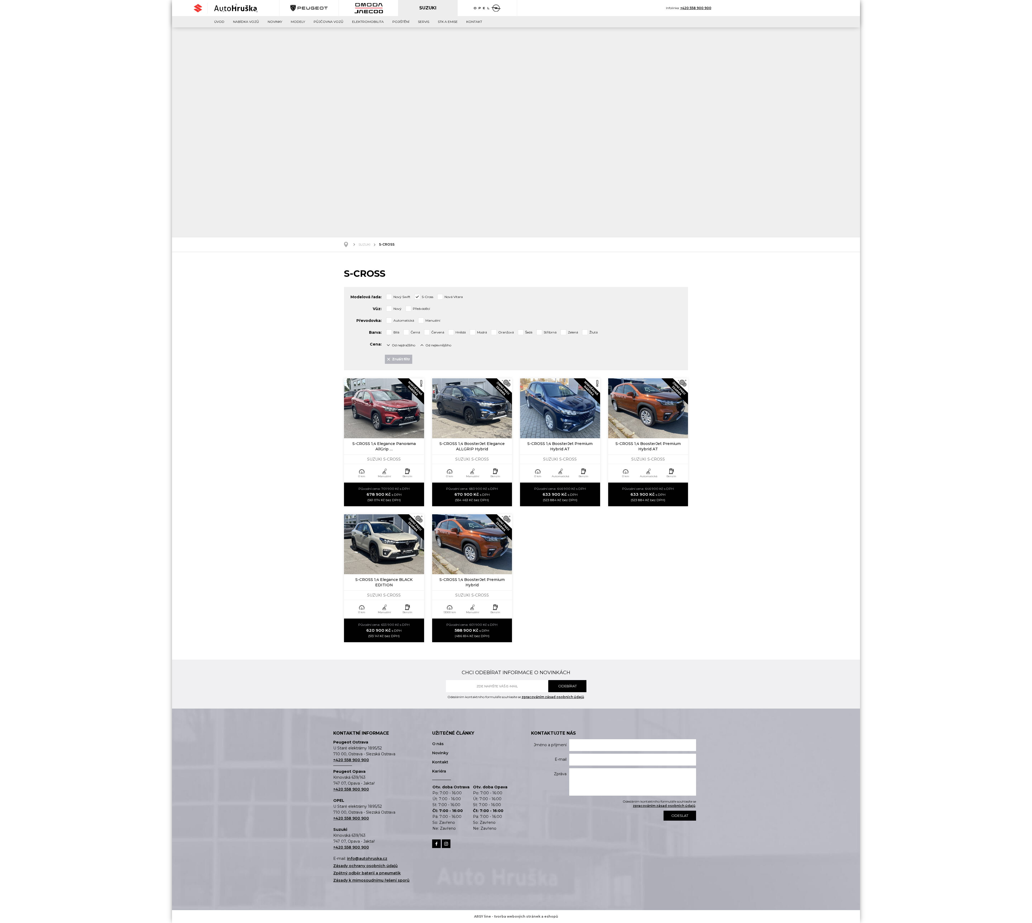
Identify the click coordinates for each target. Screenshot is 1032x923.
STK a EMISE (448, 22)
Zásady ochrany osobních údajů (365, 865)
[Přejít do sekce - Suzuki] (201, 8)
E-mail (561, 759)
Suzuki (364, 244)
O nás (438, 743)
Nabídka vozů (246, 22)
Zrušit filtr (401, 359)
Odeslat (679, 815)
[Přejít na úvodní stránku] (236, 8)
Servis (423, 22)
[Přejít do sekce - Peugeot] (309, 8)
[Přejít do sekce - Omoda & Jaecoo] (368, 8)
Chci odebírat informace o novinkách (516, 673)
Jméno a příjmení (550, 744)
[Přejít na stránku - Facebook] (436, 843)
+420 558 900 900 (695, 8)
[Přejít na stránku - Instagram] (446, 843)
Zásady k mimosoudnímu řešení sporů (371, 880)
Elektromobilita (368, 22)
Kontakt (474, 22)
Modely (298, 22)
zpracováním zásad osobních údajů (553, 697)
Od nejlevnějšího (438, 345)
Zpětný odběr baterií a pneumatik (367, 873)
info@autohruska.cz (367, 858)
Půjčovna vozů (328, 22)
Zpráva (560, 773)
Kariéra (439, 771)
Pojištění (400, 22)
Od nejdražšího (403, 345)
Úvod (219, 22)
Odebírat (567, 686)
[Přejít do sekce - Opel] (487, 8)
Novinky (275, 22)
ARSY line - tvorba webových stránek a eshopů (516, 916)
